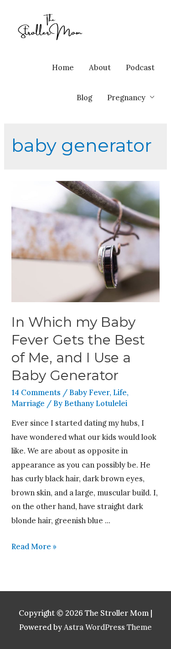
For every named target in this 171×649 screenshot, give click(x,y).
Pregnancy (126, 97)
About (100, 67)
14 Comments (36, 392)
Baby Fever (89, 392)
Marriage (28, 403)
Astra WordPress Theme (108, 627)
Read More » (34, 546)
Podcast (140, 67)
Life (120, 392)
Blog (84, 97)
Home (63, 67)
